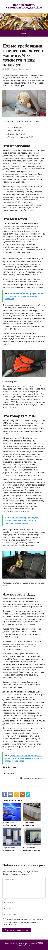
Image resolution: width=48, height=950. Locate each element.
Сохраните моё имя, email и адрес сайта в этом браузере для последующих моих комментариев (22, 922)
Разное (14, 69)
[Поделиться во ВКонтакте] (10, 794)
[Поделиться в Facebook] (4, 794)
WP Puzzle (27, 945)
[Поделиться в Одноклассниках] (16, 794)
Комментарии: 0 (25, 69)
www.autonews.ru (38, 778)
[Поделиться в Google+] (22, 794)
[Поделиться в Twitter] (28, 794)
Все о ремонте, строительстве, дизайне (24, 6)
